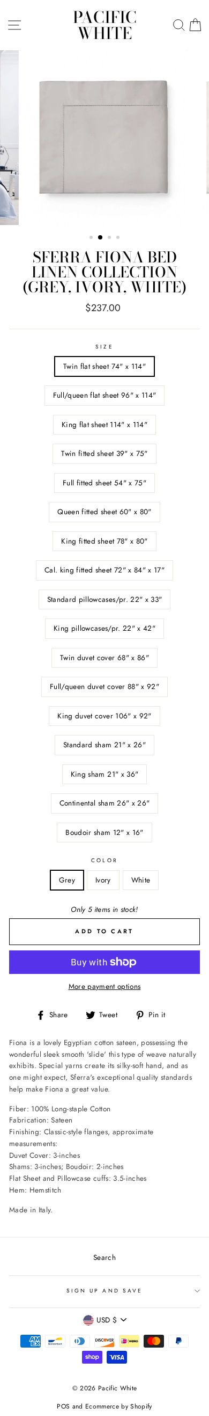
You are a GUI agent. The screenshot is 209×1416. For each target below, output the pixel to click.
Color (104, 860)
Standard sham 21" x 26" (104, 744)
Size (104, 347)
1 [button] (92, 238)
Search (104, 1257)
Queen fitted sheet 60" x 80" (104, 511)
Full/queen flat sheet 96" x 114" (104, 395)
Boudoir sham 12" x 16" (104, 832)
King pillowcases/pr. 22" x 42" (104, 628)
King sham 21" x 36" (104, 774)
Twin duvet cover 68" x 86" (104, 657)
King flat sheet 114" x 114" (104, 424)
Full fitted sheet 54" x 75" (104, 482)
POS (63, 1406)
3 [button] (110, 238)
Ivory (103, 880)
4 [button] (119, 238)
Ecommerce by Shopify (118, 1406)
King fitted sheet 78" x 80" (104, 541)
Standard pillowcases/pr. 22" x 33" (104, 599)
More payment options (105, 986)
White (141, 880)
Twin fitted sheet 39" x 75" (104, 453)
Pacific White (105, 25)
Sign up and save (104, 1291)
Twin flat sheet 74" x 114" (104, 366)
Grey (67, 880)
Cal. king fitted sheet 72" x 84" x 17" (104, 569)
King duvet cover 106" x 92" (104, 715)
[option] (104, 138)
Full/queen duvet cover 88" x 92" (104, 686)
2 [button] (100, 238)
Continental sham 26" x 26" (104, 803)
